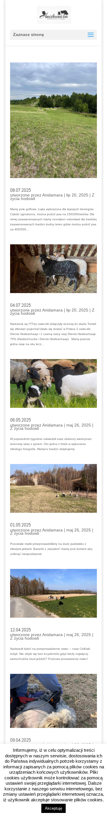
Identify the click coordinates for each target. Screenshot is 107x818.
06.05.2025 (20, 420)
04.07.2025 (20, 305)
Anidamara (52, 195)
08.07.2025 (20, 190)
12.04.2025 (20, 630)
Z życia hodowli (24, 428)
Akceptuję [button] (53, 808)
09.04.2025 (20, 740)
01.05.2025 (20, 525)
